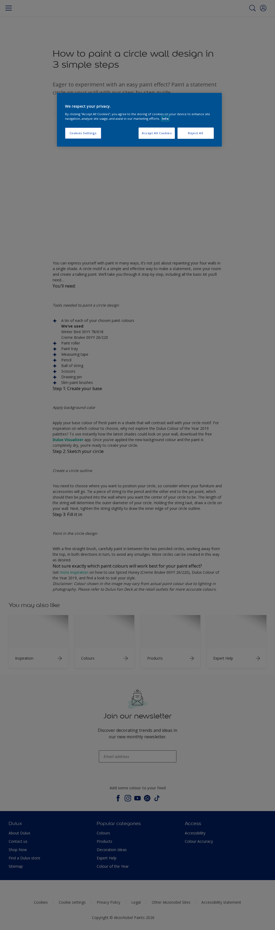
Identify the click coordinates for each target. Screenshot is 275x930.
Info (165, 119)
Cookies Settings (83, 133)
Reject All (195, 133)
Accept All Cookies (157, 133)
